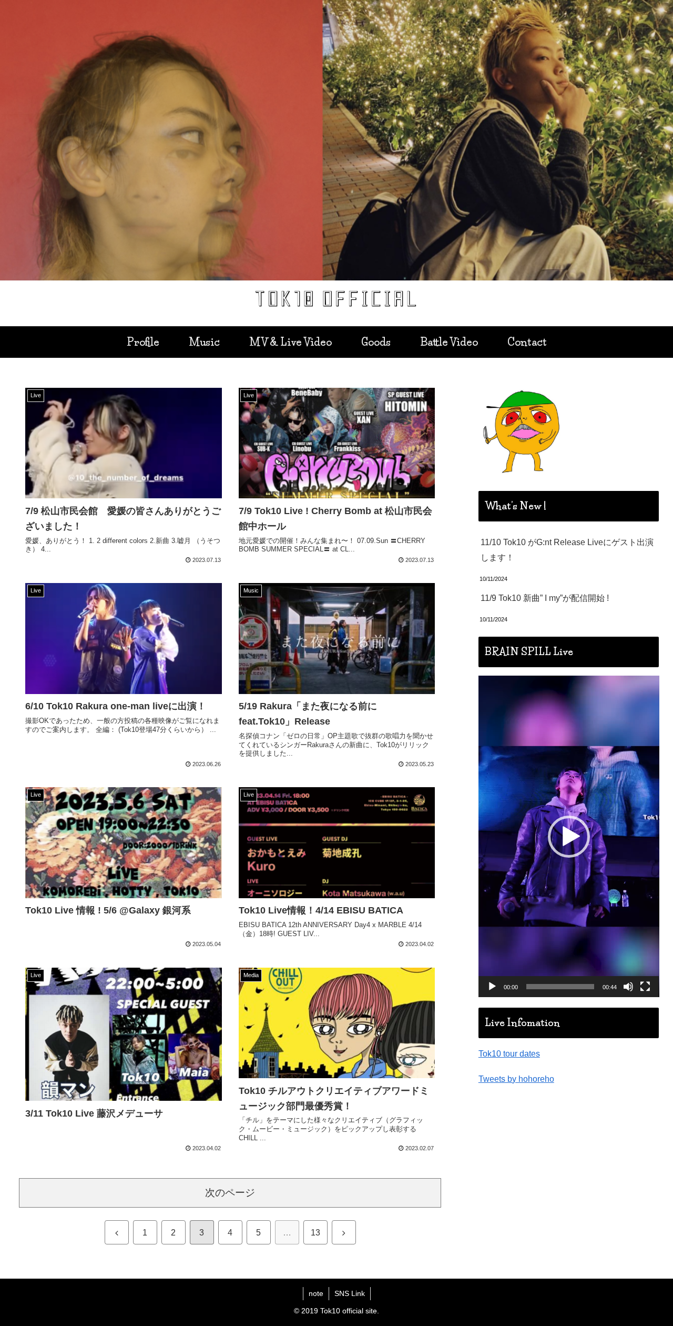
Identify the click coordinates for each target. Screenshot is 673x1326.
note (316, 1293)
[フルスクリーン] (645, 986)
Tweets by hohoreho (516, 1078)
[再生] (492, 986)
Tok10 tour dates (509, 1053)
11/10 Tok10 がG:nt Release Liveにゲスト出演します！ (567, 550)
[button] (569, 837)
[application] (568, 836)
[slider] (560, 986)
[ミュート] (628, 986)
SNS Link (349, 1293)
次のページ (230, 1192)
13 (315, 1232)
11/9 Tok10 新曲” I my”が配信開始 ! (545, 598)
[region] (336, 140)
